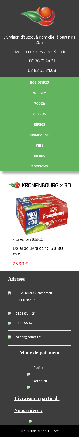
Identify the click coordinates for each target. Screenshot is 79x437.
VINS (39, 145)
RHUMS (39, 124)
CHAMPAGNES (40, 135)
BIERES (39, 156)
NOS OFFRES (39, 82)
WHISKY (39, 93)
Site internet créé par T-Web (39, 431)
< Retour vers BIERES (28, 239)
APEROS (39, 114)
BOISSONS (39, 166)
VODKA (39, 103)
